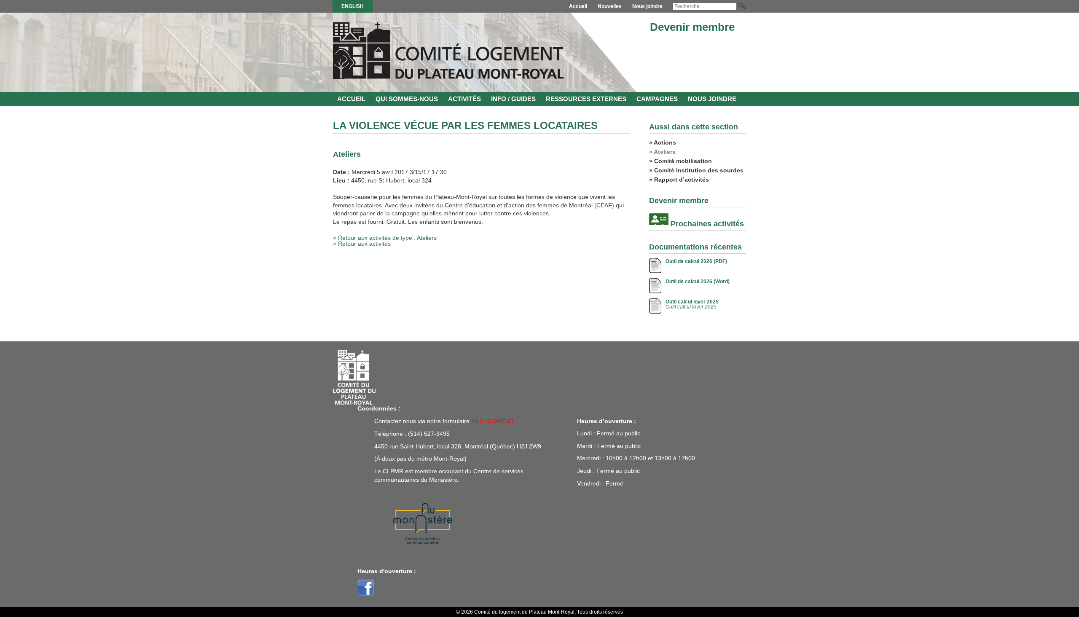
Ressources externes (586, 98)
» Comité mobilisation (680, 161)
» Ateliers (662, 151)
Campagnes (657, 98)
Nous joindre (647, 6)
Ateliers (347, 154)
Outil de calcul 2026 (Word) (698, 281)
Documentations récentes (695, 247)
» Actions (662, 142)
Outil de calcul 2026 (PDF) (696, 261)
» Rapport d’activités (679, 179)
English (352, 6)
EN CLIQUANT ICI (492, 421)
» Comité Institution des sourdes (696, 170)
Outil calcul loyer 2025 (692, 302)
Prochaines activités (707, 224)
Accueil (578, 6)
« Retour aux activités (362, 243)
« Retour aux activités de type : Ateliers (385, 237)
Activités (464, 98)
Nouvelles (610, 6)
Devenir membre (692, 27)
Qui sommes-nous (407, 98)
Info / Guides (513, 98)
